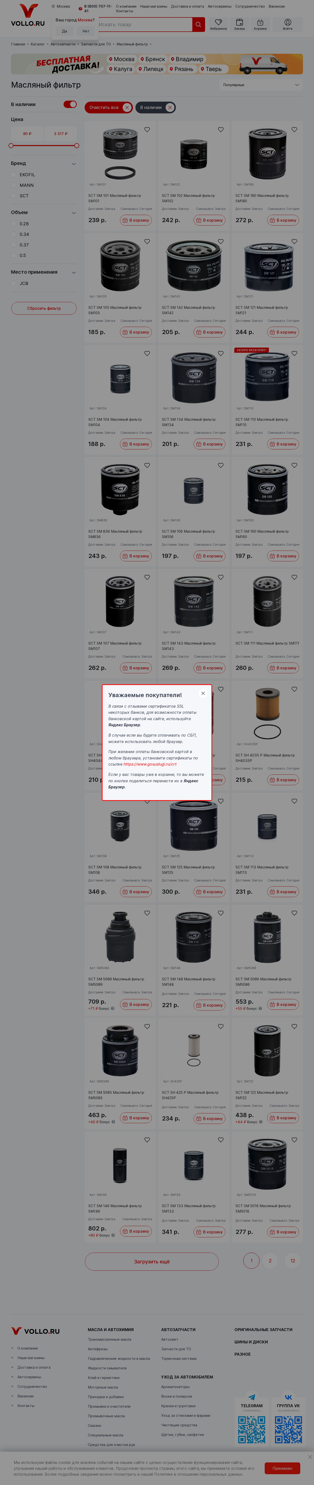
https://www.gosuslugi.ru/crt (150, 764)
